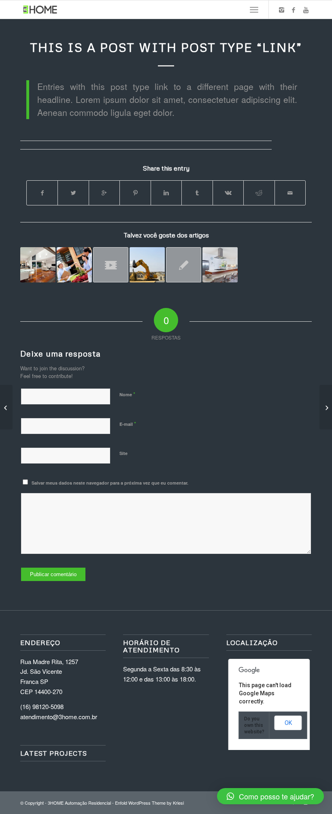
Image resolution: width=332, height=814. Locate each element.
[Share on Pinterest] (135, 193)
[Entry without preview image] (183, 264)
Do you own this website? (254, 725)
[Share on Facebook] (42, 193)
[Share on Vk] (228, 193)
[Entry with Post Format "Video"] (110, 264)
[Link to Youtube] (306, 10)
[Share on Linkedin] (166, 193)
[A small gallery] (220, 264)
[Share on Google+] (104, 193)
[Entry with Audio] (74, 264)
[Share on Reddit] (259, 193)
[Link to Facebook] (293, 10)
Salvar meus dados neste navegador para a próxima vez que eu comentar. (110, 483)
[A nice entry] (147, 264)
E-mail (127, 423)
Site (123, 453)
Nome (127, 394)
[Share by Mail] (290, 193)
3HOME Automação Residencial (79, 802)
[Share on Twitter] (73, 193)
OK (288, 723)
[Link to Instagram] (281, 10)
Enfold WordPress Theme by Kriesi (149, 802)
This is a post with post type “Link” (166, 47)
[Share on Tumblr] (197, 193)
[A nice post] (37, 264)
